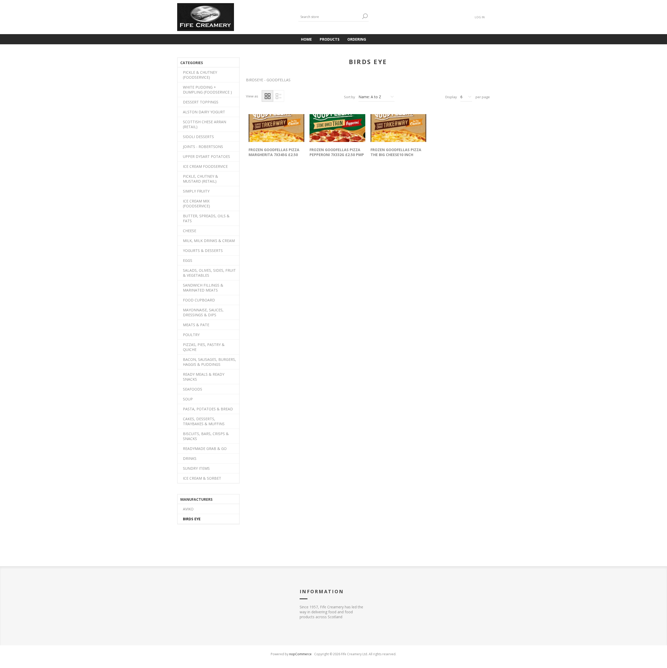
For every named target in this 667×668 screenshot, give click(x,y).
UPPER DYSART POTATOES (206, 156)
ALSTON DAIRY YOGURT (204, 111)
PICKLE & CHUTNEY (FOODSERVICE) (200, 75)
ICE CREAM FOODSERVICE (205, 166)
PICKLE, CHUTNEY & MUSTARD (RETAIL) (200, 179)
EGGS (187, 260)
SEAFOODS (192, 389)
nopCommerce (300, 654)
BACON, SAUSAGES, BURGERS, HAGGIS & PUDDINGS (209, 362)
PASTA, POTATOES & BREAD (208, 408)
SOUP (188, 399)
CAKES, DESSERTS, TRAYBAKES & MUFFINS (204, 421)
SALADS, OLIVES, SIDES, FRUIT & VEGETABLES (209, 273)
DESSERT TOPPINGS (200, 102)
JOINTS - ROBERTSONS (203, 146)
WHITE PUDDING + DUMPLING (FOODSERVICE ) (207, 90)
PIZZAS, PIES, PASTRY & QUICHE (204, 347)
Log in (480, 17)
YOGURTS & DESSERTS (203, 250)
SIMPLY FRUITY (196, 191)
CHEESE (189, 230)
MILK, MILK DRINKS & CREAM (209, 240)
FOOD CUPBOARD (199, 300)
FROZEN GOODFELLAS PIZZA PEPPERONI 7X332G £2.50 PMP (337, 152)
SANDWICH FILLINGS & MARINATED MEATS (203, 288)
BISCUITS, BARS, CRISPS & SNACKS (206, 436)
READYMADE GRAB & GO (205, 448)
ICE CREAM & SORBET (202, 478)
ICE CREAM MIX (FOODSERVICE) (196, 203)
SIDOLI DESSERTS (198, 136)
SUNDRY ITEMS (196, 468)
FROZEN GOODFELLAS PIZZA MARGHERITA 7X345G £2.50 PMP (274, 154)
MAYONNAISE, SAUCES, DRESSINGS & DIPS (203, 312)
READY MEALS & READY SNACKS (203, 377)
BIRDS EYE (192, 518)
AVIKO (188, 508)
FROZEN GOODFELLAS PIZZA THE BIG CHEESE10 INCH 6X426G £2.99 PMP (395, 154)
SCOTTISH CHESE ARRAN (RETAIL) (204, 124)
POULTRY (191, 334)
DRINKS (189, 458)
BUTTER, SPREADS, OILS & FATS (206, 218)
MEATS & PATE (196, 324)
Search (365, 16)
